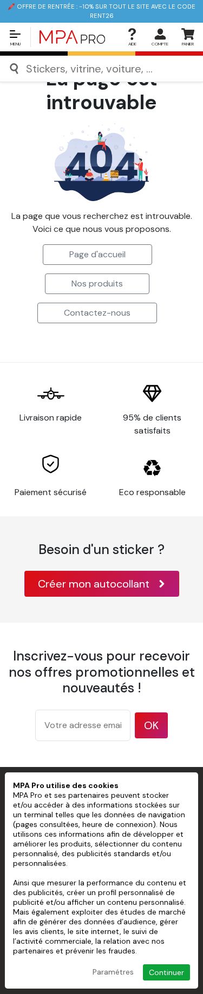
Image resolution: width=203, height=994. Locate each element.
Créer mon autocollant (93, 584)
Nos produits (97, 283)
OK (151, 725)
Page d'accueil (97, 254)
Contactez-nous (97, 312)
